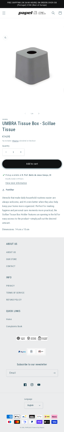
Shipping (15, 141)
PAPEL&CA (28, 427)
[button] (3, 13)
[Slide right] (38, 113)
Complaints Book (14, 326)
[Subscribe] (54, 373)
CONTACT (10, 266)
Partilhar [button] (10, 189)
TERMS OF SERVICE (15, 292)
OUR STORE (11, 259)
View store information (16, 183)
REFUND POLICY (14, 299)
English (30, 405)
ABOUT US (11, 252)
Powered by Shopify (38, 427)
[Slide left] (25, 113)
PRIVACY (10, 285)
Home (9, 319)
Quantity (5, 146)
